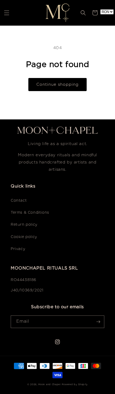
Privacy (18, 249)
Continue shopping (57, 84)
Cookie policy (24, 237)
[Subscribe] (98, 321)
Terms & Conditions (30, 212)
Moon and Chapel (49, 384)
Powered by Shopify (75, 384)
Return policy (24, 224)
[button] (7, 13)
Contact (19, 200)
